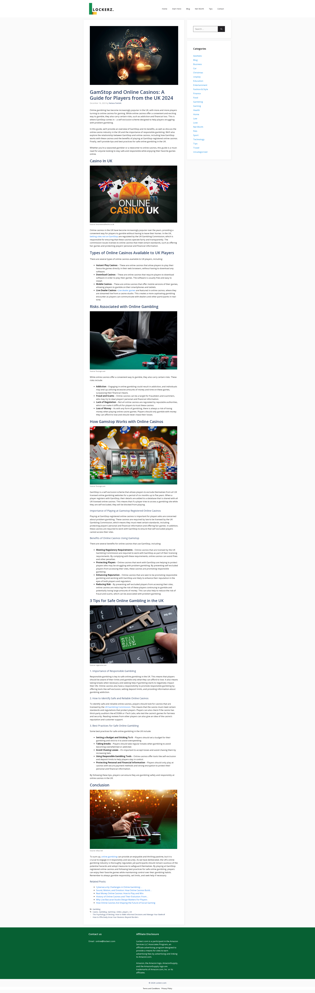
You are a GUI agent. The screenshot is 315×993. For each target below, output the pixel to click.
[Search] (221, 29)
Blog (188, 8)
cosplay (197, 76)
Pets (195, 131)
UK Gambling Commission (117, 707)
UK (130, 912)
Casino (95, 912)
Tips (211, 8)
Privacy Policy (166, 988)
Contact (220, 8)
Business (197, 64)
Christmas (198, 72)
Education (198, 80)
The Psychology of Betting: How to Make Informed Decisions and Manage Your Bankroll (129, 914)
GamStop (112, 912)
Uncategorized (200, 151)
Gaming (197, 106)
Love (195, 122)
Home (164, 8)
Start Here (176, 8)
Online (119, 912)
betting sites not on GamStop (104, 236)
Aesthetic (197, 55)
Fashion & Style (200, 89)
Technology (199, 139)
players (125, 912)
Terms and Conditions (151, 988)
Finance (197, 93)
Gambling (96, 909)
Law (195, 118)
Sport (195, 135)
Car (195, 68)
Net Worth (199, 8)
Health (196, 110)
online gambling (109, 856)
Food (195, 97)
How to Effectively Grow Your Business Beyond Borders (115, 917)
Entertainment (200, 85)
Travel (196, 147)
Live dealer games (126, 290)
